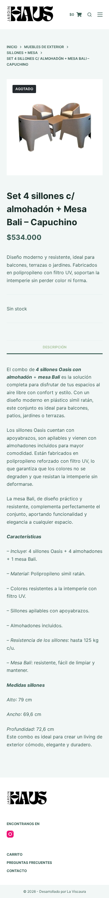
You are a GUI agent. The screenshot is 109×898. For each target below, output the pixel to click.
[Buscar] (89, 15)
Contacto (17, 871)
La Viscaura (76, 891)
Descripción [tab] (55, 347)
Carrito (14, 854)
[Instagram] (10, 834)
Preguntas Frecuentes (29, 862)
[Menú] (100, 14)
